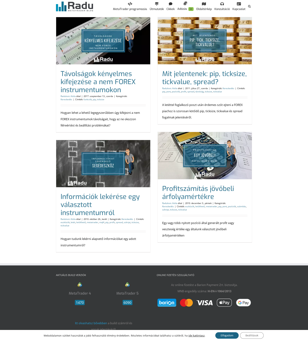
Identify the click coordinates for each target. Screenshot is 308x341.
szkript (165, 209)
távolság (199, 91)
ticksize (100, 99)
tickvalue (217, 91)
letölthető (200, 206)
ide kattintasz (196, 335)
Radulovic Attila (68, 96)
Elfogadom (227, 335)
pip (94, 99)
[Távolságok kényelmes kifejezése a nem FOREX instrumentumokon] (103, 40)
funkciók (88, 99)
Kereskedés (66, 99)
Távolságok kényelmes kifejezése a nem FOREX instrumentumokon (98, 81)
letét (73, 222)
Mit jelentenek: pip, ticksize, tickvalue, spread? (204, 77)
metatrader (211, 206)
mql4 (101, 222)
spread (190, 91)
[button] (249, 6)
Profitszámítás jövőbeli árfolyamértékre (198, 192)
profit (183, 91)
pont (168, 91)
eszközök (189, 206)
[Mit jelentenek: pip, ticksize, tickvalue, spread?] (205, 40)
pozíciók (176, 91)
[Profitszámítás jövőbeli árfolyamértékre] (205, 155)
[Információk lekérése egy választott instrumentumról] (103, 163)
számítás (241, 206)
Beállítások (251, 335)
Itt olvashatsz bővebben (91, 323)
